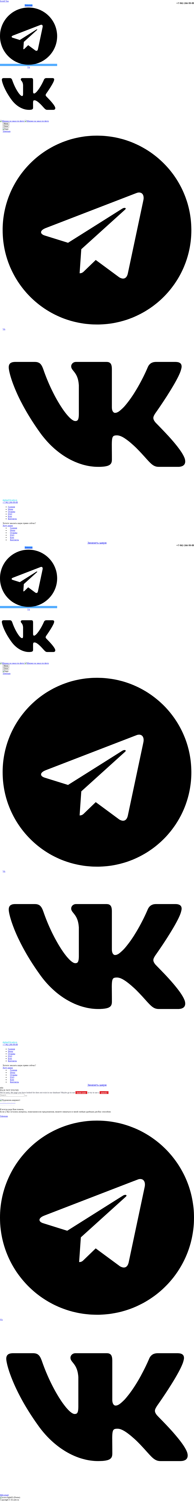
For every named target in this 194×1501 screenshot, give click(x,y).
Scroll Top (4, 1)
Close (6, 126)
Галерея (13, 528)
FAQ (12, 535)
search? (104, 1092)
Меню (6, 124)
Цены (12, 530)
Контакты (14, 540)
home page (81, 1092)
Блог (12, 537)
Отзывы (13, 533)
